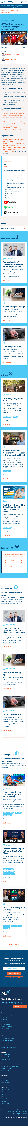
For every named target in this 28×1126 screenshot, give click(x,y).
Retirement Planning (9, 871)
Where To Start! (5, 1078)
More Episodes (14, 944)
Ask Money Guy (5, 1043)
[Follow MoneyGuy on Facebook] (15, 1003)
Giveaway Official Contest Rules (24, 1112)
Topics (3, 1013)
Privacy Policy (9, 1110)
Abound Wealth (5, 1103)
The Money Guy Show (13, 10)
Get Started (7, 280)
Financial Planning (8, 812)
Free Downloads (5, 1082)
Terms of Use (13, 1111)
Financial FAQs (5, 1057)
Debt (2, 1022)
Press (3, 1096)
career (6, 166)
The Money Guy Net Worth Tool (10, 1071)
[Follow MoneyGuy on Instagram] (6, 1003)
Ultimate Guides (6, 1059)
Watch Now (7, 823)
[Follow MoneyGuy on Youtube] (3, 1003)
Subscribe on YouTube (8, 151)
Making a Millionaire (7, 1040)
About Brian (4, 1092)
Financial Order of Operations (9, 1066)
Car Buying (6, 926)
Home (3, 10)
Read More (6, 424)
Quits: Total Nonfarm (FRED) (10, 128)
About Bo (4, 1094)
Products (4, 1064)
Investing (4, 1017)
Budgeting (4, 1019)
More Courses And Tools (14, 739)
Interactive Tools (6, 1080)
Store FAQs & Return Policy (18, 1112)
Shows (3, 1036)
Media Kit (4, 1099)
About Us (4, 1087)
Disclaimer (4, 1109)
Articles (3, 1052)
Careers (3, 1101)
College (15, 416)
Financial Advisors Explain (8, 1047)
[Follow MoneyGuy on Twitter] (18, 1003)
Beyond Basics (7, 416)
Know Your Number (6, 1068)
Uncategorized (5, 12)
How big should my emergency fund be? (15, 554)
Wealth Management (9, 874)
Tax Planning (5, 1029)
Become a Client (19, 1006)
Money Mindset (7, 815)
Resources (4, 1075)
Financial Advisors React (8, 1045)
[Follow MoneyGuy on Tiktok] (9, 1003)
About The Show (6, 1090)
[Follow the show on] (14, 202)
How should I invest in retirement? (13, 563)
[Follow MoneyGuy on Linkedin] (21, 1003)
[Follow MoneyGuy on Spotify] (12, 1003)
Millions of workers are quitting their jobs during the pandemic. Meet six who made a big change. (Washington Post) (14, 124)
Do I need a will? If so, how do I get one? (14, 561)
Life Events (18, 812)
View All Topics (5, 1031)
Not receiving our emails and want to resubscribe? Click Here (14, 976)
